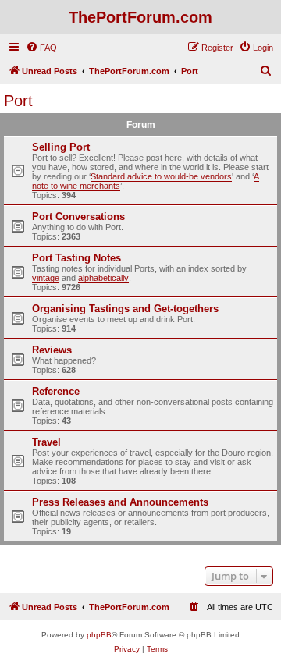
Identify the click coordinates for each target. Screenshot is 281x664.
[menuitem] (41, 47)
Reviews (52, 350)
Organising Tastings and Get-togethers (125, 308)
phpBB (99, 634)
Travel (46, 442)
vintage (45, 277)
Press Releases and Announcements (120, 502)
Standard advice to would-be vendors (161, 176)
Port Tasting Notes (76, 258)
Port (18, 100)
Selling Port (61, 147)
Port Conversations (78, 216)
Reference (56, 391)
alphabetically (103, 277)
